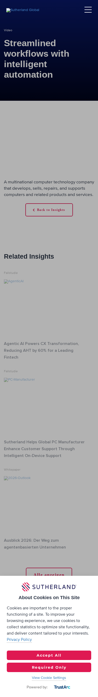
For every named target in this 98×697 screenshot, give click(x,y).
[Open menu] (88, 10)
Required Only (49, 667)
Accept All (49, 655)
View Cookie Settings (49, 678)
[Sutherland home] (22, 10)
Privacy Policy (19, 639)
